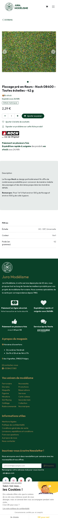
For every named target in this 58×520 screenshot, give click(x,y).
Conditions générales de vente (15, 428)
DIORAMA (8, 20)
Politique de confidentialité (13, 425)
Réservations (24, 390)
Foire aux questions (10, 434)
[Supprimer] (5, 116)
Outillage (6, 403)
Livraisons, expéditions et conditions (17, 431)
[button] (4, 52)
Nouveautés (23, 383)
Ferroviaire (7, 383)
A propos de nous (9, 438)
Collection (22, 403)
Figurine (5, 393)
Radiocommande (9, 406)
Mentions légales (9, 421)
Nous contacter (8, 441)
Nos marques (24, 406)
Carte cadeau (24, 396)
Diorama (5, 387)
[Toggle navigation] (53, 6)
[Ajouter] (18, 116)
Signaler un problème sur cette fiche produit (24, 126)
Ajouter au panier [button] (34, 116)
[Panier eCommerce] (47, 6)
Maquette (6, 390)
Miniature (6, 396)
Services (22, 393)
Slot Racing (6, 400)
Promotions (23, 387)
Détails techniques (10, 103)
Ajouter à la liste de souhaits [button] (17, 122)
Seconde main (24, 400)
